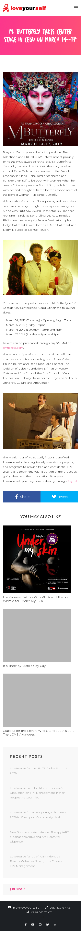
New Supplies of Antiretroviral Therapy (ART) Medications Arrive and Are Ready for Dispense (39, 836)
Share (24, 497)
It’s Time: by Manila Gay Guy (24, 666)
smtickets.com (13, 347)
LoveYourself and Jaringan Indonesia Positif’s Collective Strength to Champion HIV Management (38, 861)
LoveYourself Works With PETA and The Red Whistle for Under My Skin (37, 599)
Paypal (72, 481)
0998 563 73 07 (41, 912)
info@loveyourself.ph (27, 907)
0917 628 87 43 (59, 907)
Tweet (63, 497)
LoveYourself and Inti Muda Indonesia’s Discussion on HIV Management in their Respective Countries (37, 792)
